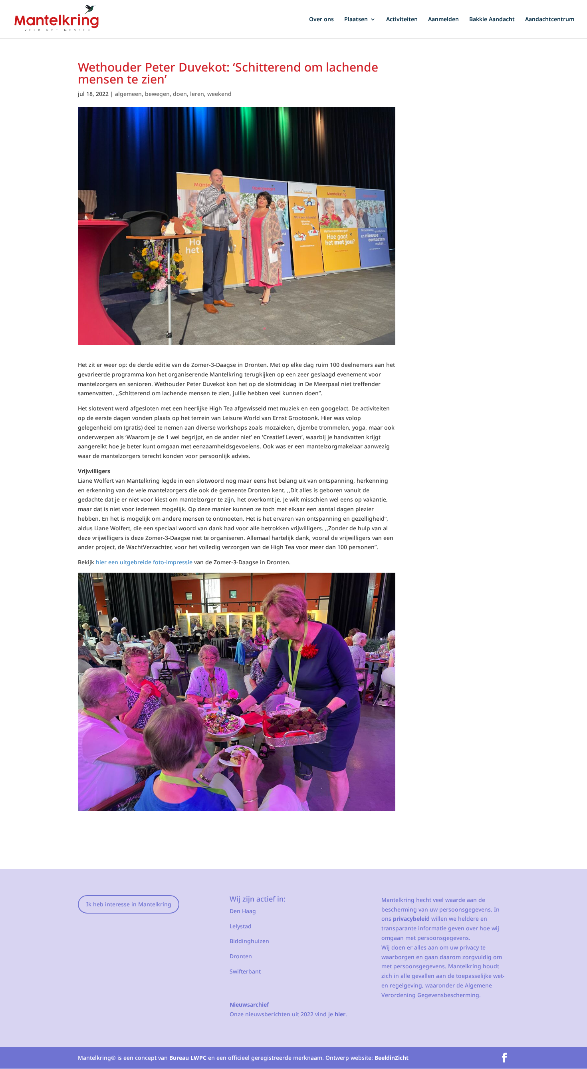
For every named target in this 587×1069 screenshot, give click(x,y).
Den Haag (243, 911)
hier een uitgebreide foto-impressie (144, 562)
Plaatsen (356, 19)
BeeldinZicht (392, 1057)
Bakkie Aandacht (492, 19)
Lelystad (241, 926)
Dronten (241, 956)
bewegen (157, 94)
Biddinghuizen (249, 941)
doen (180, 94)
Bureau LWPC (187, 1057)
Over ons (321, 19)
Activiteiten (402, 19)
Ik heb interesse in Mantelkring (128, 904)
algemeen (128, 94)
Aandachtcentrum (549, 19)
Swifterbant (245, 971)
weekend (219, 94)
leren (197, 94)
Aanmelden (443, 19)
